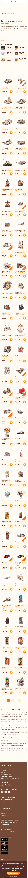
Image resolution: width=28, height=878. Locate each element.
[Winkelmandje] (25, 1)
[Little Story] (14, 846)
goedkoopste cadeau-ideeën (8, 734)
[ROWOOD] (14, 853)
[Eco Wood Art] (14, 850)
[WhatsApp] (2, 785)
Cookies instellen (13, 876)
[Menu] (2, 1)
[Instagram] (9, 785)
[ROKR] (14, 840)
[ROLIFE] (14, 843)
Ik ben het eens (13, 873)
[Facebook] (5, 785)
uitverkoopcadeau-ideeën (17, 745)
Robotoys (12, 1)
